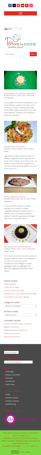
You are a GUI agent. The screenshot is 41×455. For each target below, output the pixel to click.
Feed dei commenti (12, 401)
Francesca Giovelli (10, 324)
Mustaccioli (23, 330)
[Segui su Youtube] (22, 5)
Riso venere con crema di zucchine (17, 247)
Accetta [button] (15, 452)
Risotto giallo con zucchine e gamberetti (20, 93)
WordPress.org (11, 404)
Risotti (6, 151)
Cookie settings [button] (24, 452)
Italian (9, 29)
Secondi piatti (10, 381)
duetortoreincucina (12, 199)
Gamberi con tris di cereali (14, 147)
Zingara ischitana (10, 284)
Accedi (8, 394)
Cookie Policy (26, 446)
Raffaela (7, 333)
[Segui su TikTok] (31, 5)
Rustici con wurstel (25, 324)
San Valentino (8, 98)
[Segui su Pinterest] (26, 5)
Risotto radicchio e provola (14, 197)
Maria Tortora (11, 95)
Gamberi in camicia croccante (14, 290)
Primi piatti (30, 95)
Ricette (30, 149)
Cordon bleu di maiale (11, 287)
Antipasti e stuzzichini (13, 375)
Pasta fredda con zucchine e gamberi (16, 297)
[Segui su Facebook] (10, 5)
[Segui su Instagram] (18, 5)
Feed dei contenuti (12, 398)
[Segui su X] (14, 5)
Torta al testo (14, 327)
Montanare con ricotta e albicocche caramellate (20, 294)
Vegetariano (8, 201)
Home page (10, 371)
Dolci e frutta (10, 384)
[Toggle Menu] (20, 13)
